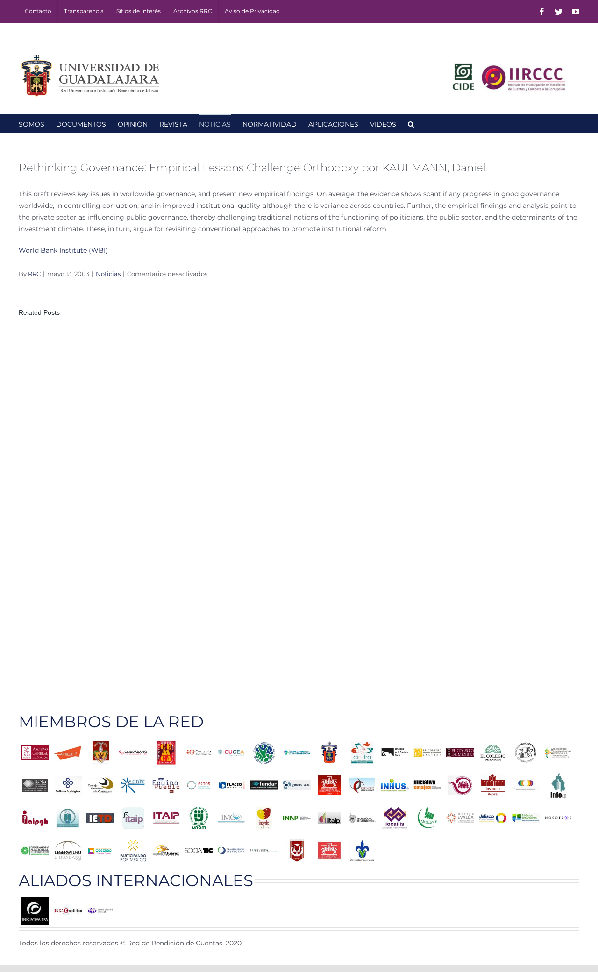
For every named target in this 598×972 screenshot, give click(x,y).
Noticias (108, 273)
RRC (34, 273)
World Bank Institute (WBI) (63, 250)
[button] (411, 123)
